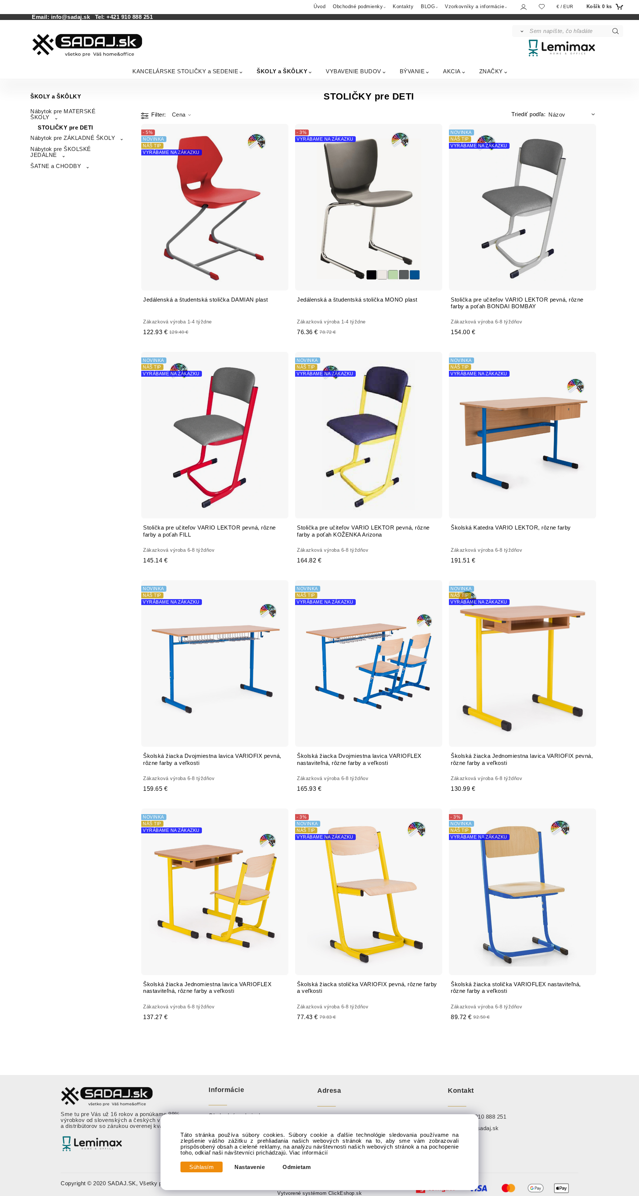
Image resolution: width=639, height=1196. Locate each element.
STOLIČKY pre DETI (65, 128)
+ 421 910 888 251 (483, 1117)
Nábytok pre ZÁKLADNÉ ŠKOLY (72, 138)
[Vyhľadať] (520, 31)
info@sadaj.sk (72, 17)
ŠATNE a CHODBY (55, 166)
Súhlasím (201, 1167)
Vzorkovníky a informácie (474, 6)
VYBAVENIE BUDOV (353, 71)
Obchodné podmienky (358, 6)
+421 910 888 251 (129, 17)
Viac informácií (308, 1153)
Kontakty (403, 6)
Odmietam (297, 1167)
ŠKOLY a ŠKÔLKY (282, 71)
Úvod (319, 6)
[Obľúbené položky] (541, 6)
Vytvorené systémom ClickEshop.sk (319, 1193)
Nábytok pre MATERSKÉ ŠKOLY (62, 114)
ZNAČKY (491, 71)
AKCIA (452, 71)
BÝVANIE (412, 71)
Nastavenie (249, 1167)
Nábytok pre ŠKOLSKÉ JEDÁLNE (60, 152)
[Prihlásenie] (523, 6)
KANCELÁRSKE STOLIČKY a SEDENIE (185, 71)
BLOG (428, 6)
